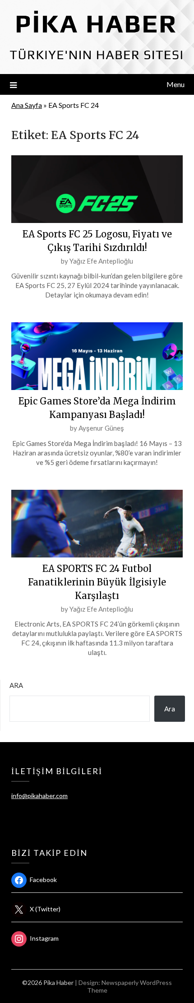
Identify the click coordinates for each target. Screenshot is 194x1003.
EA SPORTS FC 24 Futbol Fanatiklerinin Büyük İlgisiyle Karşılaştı (97, 582)
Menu (175, 84)
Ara (16, 685)
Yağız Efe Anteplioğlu (101, 261)
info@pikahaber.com (39, 795)
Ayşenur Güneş (101, 428)
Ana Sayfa (26, 105)
